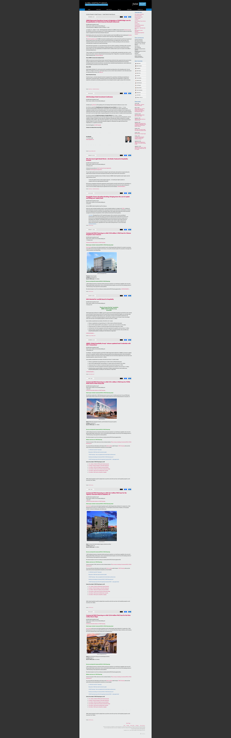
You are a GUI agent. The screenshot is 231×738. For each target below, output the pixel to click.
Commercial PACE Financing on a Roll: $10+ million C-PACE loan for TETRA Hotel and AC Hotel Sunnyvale (108, 382)
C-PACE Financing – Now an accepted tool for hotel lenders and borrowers (102, 454)
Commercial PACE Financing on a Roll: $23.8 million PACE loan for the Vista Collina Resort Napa (108, 616)
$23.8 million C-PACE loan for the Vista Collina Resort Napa (99, 468)
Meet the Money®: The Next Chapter (140, 133)
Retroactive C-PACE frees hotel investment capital (98, 452)
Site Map (128, 725)
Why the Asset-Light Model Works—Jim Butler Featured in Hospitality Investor (107, 159)
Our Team (98, 9)
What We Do (109, 9)
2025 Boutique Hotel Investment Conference (99, 97)
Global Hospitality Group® (135, 730)
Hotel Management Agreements (96, 169)
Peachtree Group (127, 29)
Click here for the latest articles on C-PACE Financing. (95, 242)
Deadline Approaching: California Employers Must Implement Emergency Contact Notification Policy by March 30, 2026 (140, 110)
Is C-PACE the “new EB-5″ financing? (95, 449)
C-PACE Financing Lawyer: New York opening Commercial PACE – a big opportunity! (104, 459)
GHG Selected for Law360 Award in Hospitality (100, 299)
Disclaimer (137, 725)
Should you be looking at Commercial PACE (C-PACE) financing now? (101, 457)
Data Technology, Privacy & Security (140, 21)
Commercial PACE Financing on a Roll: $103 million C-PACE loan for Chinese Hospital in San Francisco (108, 233)
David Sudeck (88, 247)
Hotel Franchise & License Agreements (104, 168)
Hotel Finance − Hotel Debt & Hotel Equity (94, 188)
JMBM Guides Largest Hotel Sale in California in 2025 (140, 120)
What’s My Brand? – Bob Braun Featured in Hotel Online (139, 105)
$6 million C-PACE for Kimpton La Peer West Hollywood (99, 465)
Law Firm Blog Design (142, 733)
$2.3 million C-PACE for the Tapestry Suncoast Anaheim (99, 467)
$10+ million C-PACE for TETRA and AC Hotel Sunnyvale (99, 464)
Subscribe (129, 9)
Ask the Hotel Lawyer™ (91, 374)
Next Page (128, 723)
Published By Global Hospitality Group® (139, 4)
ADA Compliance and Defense (139, 14)
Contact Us (140, 9)
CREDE (123, 208)
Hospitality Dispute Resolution (139, 25)
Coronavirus (136, 19)
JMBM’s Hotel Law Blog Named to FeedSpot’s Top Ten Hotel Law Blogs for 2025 (140, 143)
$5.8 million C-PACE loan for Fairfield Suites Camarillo (98, 470)
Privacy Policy (132, 725)
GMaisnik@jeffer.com (90, 139)
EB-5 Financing (137, 23)
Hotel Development (137, 26)
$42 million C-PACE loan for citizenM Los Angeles (98, 472)
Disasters (136, 22)
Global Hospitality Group (92, 39)
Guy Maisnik (94, 104)
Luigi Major (91, 215)
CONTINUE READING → (121, 186)
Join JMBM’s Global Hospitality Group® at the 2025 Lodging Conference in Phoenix (139, 138)
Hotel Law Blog (96, 4)
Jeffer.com (101, 72)
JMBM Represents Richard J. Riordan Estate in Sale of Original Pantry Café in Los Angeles (140, 148)
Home (89, 9)
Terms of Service (142, 725)
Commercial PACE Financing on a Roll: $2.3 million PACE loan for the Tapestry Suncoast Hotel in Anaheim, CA (106, 493)
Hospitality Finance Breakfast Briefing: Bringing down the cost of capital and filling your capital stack (108, 197)
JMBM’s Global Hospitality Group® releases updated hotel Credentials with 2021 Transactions (108, 344)
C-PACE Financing (91, 225)
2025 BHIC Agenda (97, 125)
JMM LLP (119, 9)
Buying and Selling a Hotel (92, 335)
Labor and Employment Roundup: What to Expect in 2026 (140, 115)
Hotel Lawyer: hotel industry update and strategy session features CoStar (140, 130)
